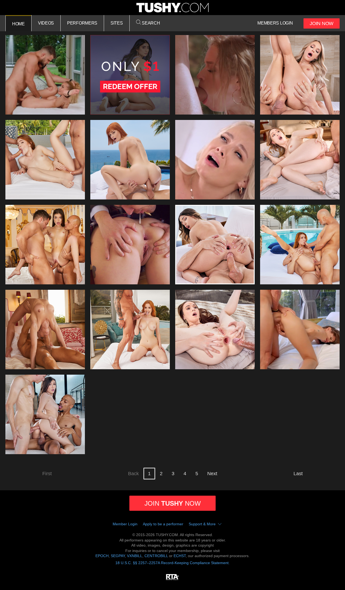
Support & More (202, 524)
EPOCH (102, 556)
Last (298, 473)
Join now (172, 503)
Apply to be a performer (163, 524)
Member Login (125, 524)
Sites (117, 23)
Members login (275, 23)
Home (18, 24)
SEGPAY (118, 556)
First (47, 473)
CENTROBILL (156, 556)
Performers (82, 23)
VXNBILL (134, 556)
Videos (46, 23)
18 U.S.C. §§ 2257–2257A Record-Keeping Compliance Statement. (172, 563)
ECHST (180, 556)
